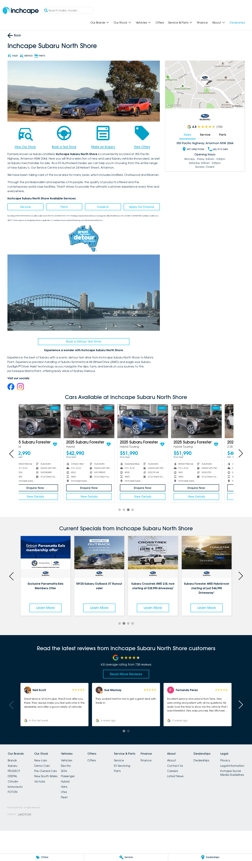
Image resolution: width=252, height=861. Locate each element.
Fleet (64, 797)
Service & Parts (178, 22)
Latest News (175, 776)
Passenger (68, 776)
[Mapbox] (174, 105)
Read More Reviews (126, 674)
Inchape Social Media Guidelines (232, 772)
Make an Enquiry (103, 146)
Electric (66, 765)
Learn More (45, 608)
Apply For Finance (141, 207)
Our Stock (120, 22)
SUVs (64, 771)
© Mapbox (237, 106)
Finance (202, 22)
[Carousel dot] (119, 509)
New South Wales (46, 776)
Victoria (39, 781)
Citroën (13, 781)
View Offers (142, 146)
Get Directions (195, 149)
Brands (12, 760)
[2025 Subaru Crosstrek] (206, 421)
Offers (160, 22)
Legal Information (232, 765)
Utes (64, 792)
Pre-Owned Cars (45, 771)
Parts (64, 207)
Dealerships (237, 22)
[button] (54, 704)
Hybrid (65, 781)
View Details (45, 496)
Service (25, 207)
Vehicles (141, 22)
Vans (64, 786)
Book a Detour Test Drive (83, 341)
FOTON (12, 792)
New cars (40, 760)
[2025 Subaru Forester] (45, 421)
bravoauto (15, 786)
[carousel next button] (240, 453)
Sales (187, 134)
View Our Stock (25, 146)
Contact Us (175, 765)
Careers (172, 771)
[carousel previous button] (12, 453)
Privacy (225, 760)
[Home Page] (21, 10)
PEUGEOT (14, 771)
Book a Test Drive (64, 146)
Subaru (12, 765)
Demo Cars (42, 765)
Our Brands (97, 22)
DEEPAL (12, 776)
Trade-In (103, 207)
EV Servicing (122, 765)
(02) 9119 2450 (220, 149)
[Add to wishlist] (65, 444)
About (216, 22)
